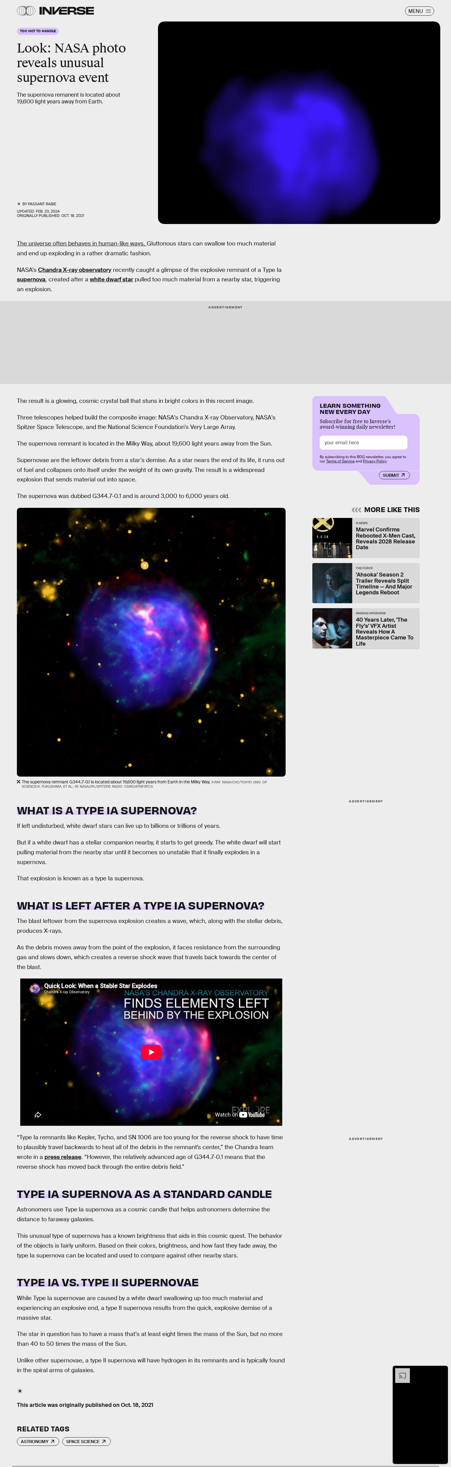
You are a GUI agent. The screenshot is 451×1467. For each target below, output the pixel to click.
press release (62, 1157)
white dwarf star (111, 279)
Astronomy (34, 1441)
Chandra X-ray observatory (74, 270)
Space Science (83, 1441)
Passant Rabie (42, 204)
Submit (391, 475)
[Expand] (399, 1371)
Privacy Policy (375, 461)
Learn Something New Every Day (350, 408)
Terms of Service (340, 461)
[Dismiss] (441, 1371)
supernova (31, 279)
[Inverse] (66, 11)
